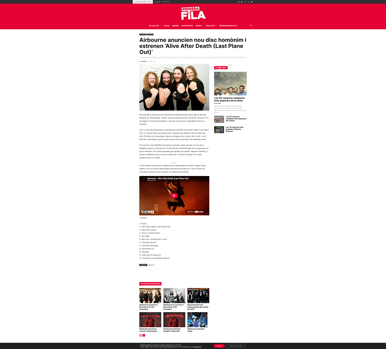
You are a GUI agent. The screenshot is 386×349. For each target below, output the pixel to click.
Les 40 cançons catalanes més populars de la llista (236, 119)
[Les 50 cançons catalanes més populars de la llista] (230, 83)
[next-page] (144, 335)
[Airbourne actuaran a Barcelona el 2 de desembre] (150, 295)
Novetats (150, 34)
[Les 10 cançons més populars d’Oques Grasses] (219, 129)
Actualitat (154, 26)
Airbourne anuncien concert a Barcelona (148, 330)
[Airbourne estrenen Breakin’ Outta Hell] (174, 319)
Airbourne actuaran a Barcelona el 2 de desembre (148, 307)
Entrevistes (187, 26)
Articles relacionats (150, 284)
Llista (166, 26)
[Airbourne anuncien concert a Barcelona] (150, 319)
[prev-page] (140, 335)
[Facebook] (155, 274)
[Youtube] (251, 2)
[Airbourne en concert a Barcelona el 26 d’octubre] (174, 295)
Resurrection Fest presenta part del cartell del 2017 (197, 307)
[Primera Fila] (193, 13)
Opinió (198, 26)
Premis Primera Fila (228, 26)
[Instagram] (238, 2)
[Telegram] (146, 274)
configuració (197, 347)
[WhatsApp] (141, 274)
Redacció (144, 61)
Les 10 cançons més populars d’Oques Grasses (234, 129)
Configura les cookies (235, 346)
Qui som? (158, 2)
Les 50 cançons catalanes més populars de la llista (229, 99)
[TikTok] (245, 2)
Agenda (175, 26)
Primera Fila (217, 103)
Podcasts (210, 26)
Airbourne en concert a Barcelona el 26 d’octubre (173, 307)
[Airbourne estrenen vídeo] (198, 319)
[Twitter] (248, 2)
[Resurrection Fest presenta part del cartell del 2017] (198, 295)
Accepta (219, 346)
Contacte (165, 2)
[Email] (160, 274)
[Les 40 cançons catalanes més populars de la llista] (219, 119)
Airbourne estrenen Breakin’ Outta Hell (171, 330)
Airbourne (151, 265)
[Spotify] (241, 2)
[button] (250, 26)
